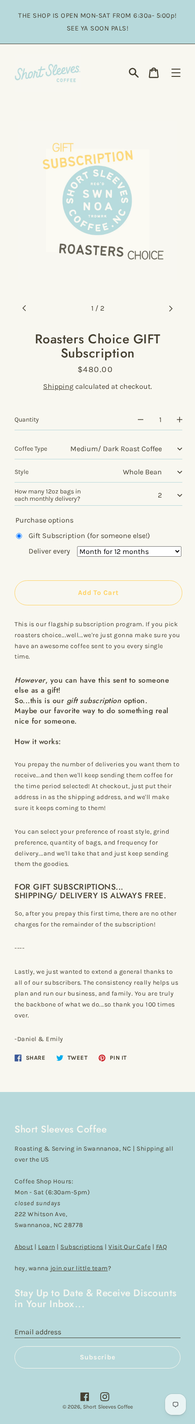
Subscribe (98, 1357)
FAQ (161, 1247)
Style (22, 472)
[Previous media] (24, 308)
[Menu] (176, 73)
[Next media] (170, 308)
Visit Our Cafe (129, 1247)
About (24, 1247)
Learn (46, 1247)
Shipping (58, 386)
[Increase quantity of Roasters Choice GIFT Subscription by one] (179, 420)
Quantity (27, 419)
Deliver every (49, 551)
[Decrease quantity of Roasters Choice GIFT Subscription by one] (140, 420)
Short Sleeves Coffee (108, 1407)
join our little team (79, 1268)
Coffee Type (31, 449)
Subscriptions (81, 1247)
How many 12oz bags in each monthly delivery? (48, 495)
